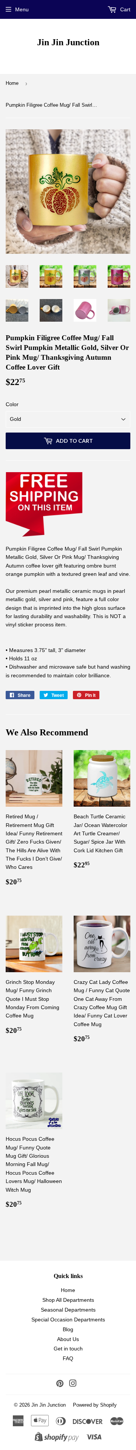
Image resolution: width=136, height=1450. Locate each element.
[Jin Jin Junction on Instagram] (73, 1384)
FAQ (68, 1358)
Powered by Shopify (95, 1405)
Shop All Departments (68, 1300)
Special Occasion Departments (68, 1320)
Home (12, 83)
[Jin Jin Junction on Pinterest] (60, 1384)
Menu (22, 9)
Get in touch (68, 1349)
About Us (68, 1339)
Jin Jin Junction (68, 42)
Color (12, 404)
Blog (68, 1329)
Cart (124, 9)
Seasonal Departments (68, 1310)
